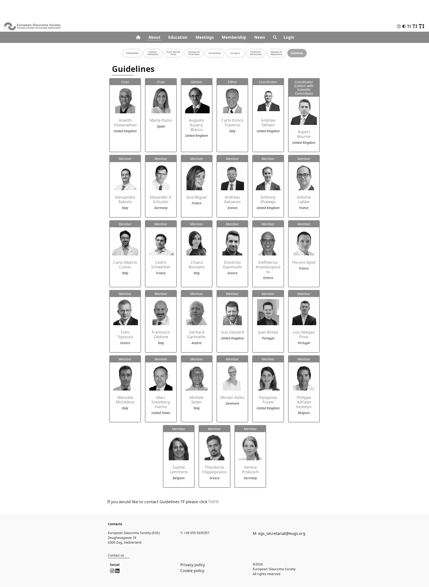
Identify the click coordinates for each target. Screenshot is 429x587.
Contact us (116, 555)
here (213, 501)
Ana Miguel (196, 197)
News (259, 37)
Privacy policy (192, 564)
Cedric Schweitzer (161, 265)
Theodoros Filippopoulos (214, 469)
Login (289, 37)
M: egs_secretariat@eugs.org (279, 533)
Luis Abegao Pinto (304, 334)
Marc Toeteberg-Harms (161, 402)
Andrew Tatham (268, 123)
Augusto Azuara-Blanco (196, 125)
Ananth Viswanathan (125, 123)
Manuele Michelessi (125, 400)
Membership (234, 37)
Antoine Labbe (304, 199)
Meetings (205, 37)
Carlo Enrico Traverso (232, 123)
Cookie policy (192, 570)
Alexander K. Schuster (160, 199)
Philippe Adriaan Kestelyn (304, 402)
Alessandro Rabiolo (125, 199)
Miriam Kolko (232, 397)
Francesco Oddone (161, 334)
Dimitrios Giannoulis (232, 265)
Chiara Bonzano (197, 265)
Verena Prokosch (250, 469)
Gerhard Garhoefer (196, 334)
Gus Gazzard (232, 332)
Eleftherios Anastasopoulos (268, 267)
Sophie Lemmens (179, 469)
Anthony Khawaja (268, 199)
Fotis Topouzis (125, 334)
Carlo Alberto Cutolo (125, 265)
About (154, 37)
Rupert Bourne (304, 134)
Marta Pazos (161, 120)
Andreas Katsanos (232, 199)
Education (178, 37)
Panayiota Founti (268, 400)
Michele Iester (197, 400)
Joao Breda (268, 332)
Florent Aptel (304, 262)
